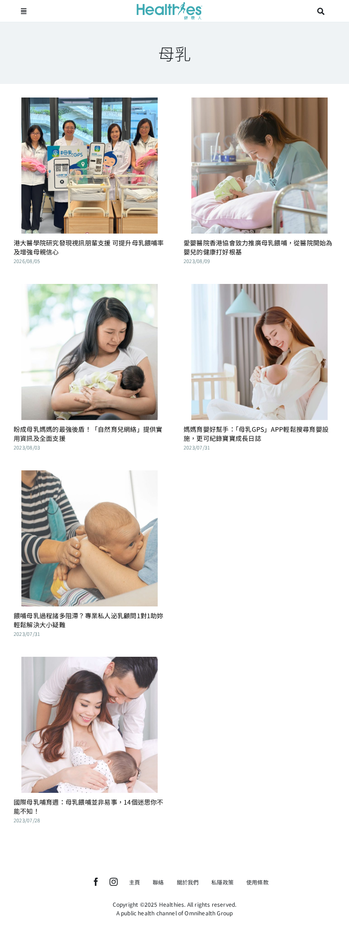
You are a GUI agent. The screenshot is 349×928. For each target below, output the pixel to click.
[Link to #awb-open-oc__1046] (320, 11)
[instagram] (114, 882)
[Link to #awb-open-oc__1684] (23, 11)
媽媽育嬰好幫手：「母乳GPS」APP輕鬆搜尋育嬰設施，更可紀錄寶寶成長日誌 (256, 434)
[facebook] (96, 882)
